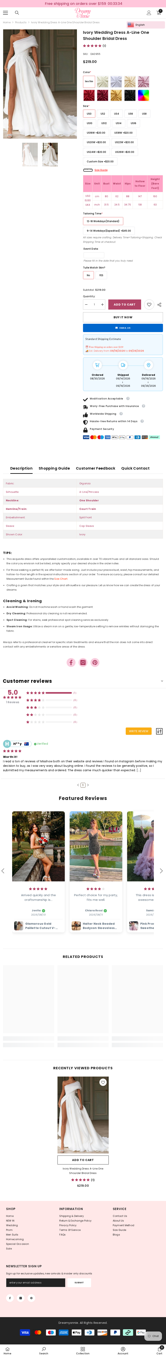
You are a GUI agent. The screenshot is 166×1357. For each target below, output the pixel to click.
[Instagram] (83, 662)
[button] (78, 785)
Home (7, 22)
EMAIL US (124, 327)
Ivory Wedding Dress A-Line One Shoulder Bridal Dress (83, 1171)
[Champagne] (130, 82)
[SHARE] (158, 305)
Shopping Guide (54, 468)
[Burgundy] (103, 95)
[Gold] (116, 95)
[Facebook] (71, 662)
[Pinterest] (94, 662)
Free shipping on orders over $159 (75, 3)
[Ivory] (103, 82)
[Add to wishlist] (103, 1082)
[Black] (130, 95)
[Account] (149, 13)
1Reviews (12, 702)
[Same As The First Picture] (89, 82)
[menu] (5, 12)
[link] (149, 304)
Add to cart (125, 305)
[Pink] (143, 82)
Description (21, 468)
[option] (83, 3)
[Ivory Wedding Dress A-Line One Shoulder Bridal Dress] (83, 1115)
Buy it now (123, 317)
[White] (116, 82)
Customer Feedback (95, 468)
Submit (79, 1282)
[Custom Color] (143, 95)
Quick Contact (135, 468)
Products (21, 22)
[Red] (89, 95)
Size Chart (60, 579)
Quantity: (89, 296)
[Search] (17, 12)
